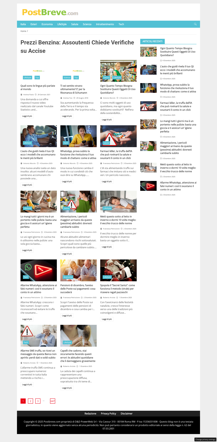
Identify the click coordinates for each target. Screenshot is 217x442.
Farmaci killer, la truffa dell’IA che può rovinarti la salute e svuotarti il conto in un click (116, 154)
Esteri (34, 24)
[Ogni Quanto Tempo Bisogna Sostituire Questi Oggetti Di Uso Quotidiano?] (118, 71)
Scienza (87, 24)
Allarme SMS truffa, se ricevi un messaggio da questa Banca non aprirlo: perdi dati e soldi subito (39, 354)
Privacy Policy (108, 413)
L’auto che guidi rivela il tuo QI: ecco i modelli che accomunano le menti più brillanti (38, 154)
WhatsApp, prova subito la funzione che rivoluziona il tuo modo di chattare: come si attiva (78, 154)
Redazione (90, 413)
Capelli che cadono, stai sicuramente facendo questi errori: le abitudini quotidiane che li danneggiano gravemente (77, 356)
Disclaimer (127, 413)
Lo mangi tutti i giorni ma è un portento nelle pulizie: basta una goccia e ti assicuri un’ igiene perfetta (39, 221)
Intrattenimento (105, 24)
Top (37, 77)
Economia (47, 24)
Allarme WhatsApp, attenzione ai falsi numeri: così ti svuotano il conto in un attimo (39, 289)
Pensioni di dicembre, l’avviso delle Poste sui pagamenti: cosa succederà (77, 289)
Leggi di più (27, 116)
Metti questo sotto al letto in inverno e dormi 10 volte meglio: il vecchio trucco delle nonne (118, 220)
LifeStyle (62, 24)
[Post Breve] (50, 11)
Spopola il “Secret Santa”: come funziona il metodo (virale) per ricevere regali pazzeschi (117, 289)
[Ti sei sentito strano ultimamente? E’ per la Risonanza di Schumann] (78, 71)
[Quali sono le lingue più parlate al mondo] (39, 71)
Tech (121, 24)
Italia (23, 24)
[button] (195, 24)
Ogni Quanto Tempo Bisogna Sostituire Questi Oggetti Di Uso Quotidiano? (118, 89)
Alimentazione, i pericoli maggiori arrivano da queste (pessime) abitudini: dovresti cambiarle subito (76, 221)
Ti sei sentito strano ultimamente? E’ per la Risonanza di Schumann (73, 89)
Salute (74, 24)
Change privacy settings (205, 439)
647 (53, 401)
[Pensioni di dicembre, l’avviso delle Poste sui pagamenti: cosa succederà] (78, 270)
